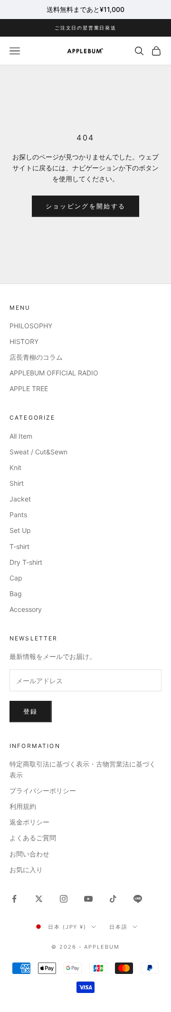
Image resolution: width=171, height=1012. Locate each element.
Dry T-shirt (26, 562)
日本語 (118, 927)
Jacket (20, 499)
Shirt (17, 483)
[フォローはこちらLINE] (137, 899)
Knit (15, 467)
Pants (18, 515)
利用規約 (23, 806)
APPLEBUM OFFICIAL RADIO (54, 373)
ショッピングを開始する (86, 206)
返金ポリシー (29, 822)
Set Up (20, 530)
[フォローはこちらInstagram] (63, 899)
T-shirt (19, 546)
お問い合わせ (29, 854)
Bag (16, 594)
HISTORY (24, 341)
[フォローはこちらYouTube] (88, 899)
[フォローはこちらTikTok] (113, 899)
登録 (30, 711)
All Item (21, 436)
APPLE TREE (29, 388)
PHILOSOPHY (31, 326)
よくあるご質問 (33, 838)
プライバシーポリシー (43, 790)
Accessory (26, 609)
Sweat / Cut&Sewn (38, 452)
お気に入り (26, 869)
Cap (16, 578)
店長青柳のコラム (36, 357)
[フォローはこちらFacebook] (14, 899)
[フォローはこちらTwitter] (39, 899)
